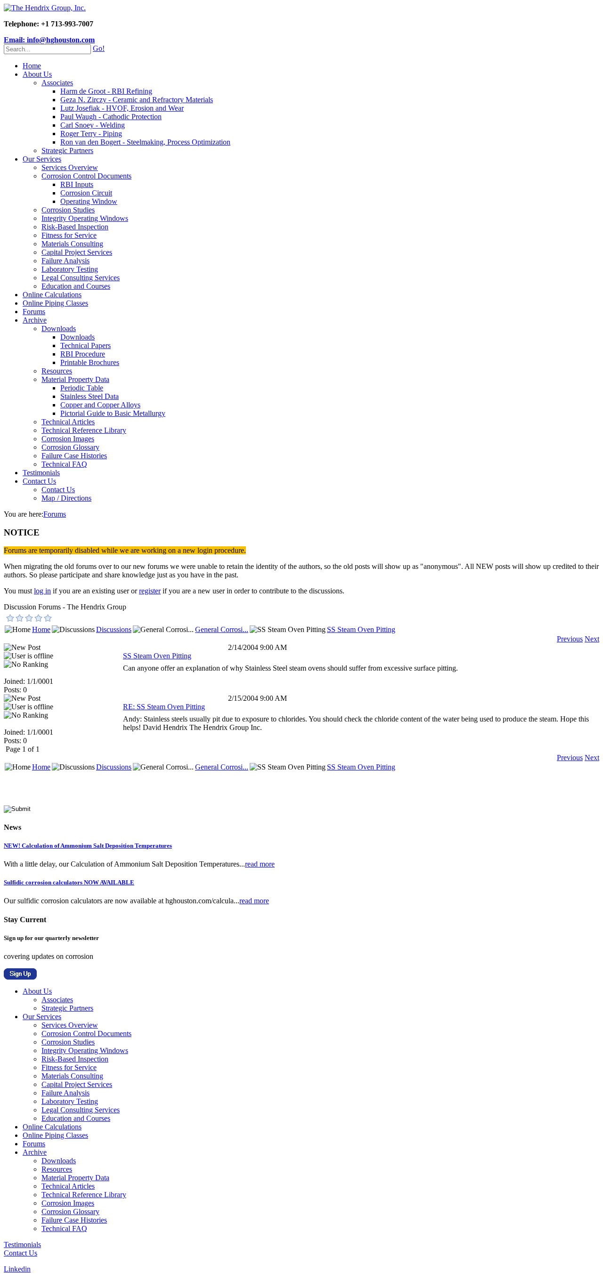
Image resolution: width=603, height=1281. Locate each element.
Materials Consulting (72, 244)
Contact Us (39, 481)
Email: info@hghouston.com (49, 40)
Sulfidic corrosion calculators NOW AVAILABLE (69, 882)
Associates (57, 83)
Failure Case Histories (74, 456)
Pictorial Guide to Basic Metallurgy (112, 413)
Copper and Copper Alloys (100, 405)
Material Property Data (75, 379)
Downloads (58, 328)
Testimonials (41, 473)
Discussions (113, 629)
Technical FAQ (64, 464)
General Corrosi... (221, 629)
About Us (37, 74)
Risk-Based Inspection (74, 227)
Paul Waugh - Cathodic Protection (111, 117)
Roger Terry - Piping (91, 134)
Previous (570, 639)
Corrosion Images (67, 439)
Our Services (42, 159)
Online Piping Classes (55, 303)
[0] (10, 618)
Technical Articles (68, 422)
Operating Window (88, 201)
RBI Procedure (82, 354)
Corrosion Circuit (86, 193)
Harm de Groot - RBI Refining (106, 91)
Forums (34, 312)
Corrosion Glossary (70, 447)
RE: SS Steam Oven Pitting (164, 707)
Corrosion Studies (68, 210)
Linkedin (17, 1269)
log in (42, 591)
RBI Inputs (76, 184)
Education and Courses (75, 286)
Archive (35, 320)
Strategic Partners (67, 150)
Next (592, 639)
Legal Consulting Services (80, 278)
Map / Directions (66, 498)
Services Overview (69, 167)
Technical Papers (85, 345)
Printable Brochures (89, 362)
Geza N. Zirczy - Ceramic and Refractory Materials (136, 100)
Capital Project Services (76, 252)
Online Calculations (52, 295)
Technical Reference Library (83, 430)
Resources (56, 371)
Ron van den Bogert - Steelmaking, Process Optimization (145, 142)
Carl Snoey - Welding (92, 125)
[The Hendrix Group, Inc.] (45, 8)
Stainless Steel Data (89, 396)
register (150, 591)
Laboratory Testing (69, 269)
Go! (99, 48)
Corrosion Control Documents (86, 176)
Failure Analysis (65, 261)
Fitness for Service (69, 235)
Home (32, 66)
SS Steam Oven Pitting (361, 629)
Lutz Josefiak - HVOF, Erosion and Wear (122, 108)
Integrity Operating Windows (84, 218)
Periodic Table (81, 388)
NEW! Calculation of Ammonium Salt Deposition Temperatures (88, 845)
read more (260, 864)
